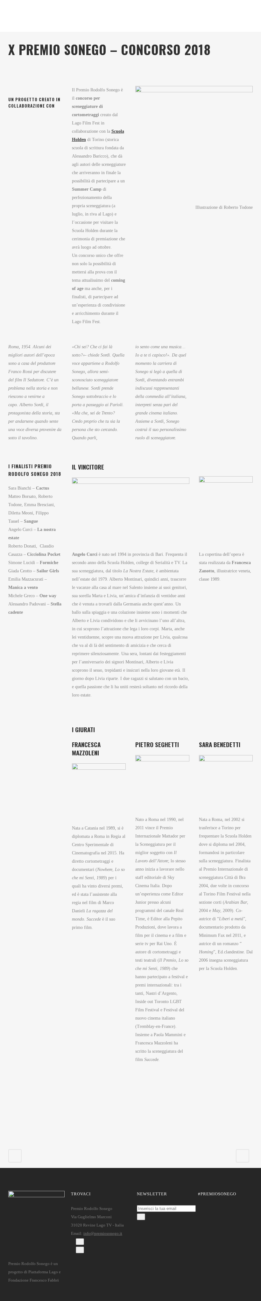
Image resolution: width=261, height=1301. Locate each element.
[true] (141, 1216)
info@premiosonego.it (102, 1233)
